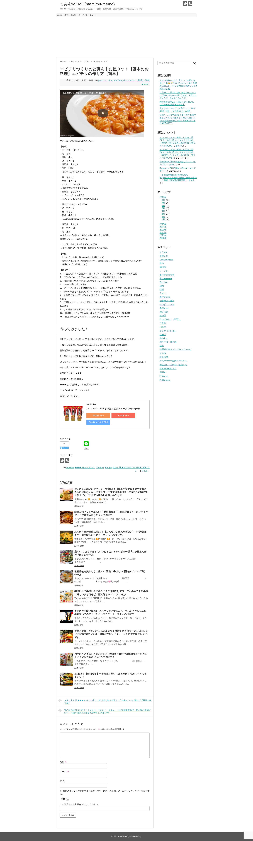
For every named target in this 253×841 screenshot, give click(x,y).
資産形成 (164, 357)
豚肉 (162, 263)
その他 (163, 353)
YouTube (118, 80)
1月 (163, 219)
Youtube (70, 467)
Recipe (108, 467)
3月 (163, 214)
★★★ (78, 467)
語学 (162, 345)
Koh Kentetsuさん (168, 368)
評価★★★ (165, 380)
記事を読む (79, 506)
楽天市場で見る (123, 415)
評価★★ (164, 376)
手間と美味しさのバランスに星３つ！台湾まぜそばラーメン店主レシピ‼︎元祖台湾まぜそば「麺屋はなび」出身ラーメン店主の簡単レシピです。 (111, 634)
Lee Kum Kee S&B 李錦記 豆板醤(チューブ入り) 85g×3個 (113, 408)
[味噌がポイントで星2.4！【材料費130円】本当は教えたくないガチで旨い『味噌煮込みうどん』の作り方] (66, 517)
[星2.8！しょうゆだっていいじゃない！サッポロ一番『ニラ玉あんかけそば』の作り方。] (66, 557)
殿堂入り (164, 256)
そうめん (164, 252)
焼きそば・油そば (168, 342)
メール (64, 771)
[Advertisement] (126, 37)
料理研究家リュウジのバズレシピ (175, 349)
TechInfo (163, 282)
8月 (163, 200)
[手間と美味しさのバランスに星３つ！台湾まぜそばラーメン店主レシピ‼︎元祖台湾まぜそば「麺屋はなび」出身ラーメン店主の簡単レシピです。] (66, 636)
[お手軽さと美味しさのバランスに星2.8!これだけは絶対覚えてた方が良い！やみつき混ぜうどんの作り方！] (66, 659)
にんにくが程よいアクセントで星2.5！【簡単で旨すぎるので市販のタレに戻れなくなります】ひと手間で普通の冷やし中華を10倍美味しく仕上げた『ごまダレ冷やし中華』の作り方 (111, 492)
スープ (163, 334)
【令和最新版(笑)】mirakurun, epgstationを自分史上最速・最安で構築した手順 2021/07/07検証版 (178, 177)
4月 (163, 211)
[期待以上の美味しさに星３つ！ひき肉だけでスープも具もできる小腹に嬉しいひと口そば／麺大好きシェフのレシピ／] (66, 596)
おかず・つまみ (105, 80)
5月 (163, 208)
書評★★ (164, 308)
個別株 (163, 267)
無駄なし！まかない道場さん (173, 365)
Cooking (100, 467)
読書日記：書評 (167, 301)
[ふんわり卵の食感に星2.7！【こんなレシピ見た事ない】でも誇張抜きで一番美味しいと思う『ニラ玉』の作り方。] (66, 537)
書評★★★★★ (167, 275)
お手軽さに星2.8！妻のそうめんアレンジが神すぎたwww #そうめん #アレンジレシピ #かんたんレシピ (178, 95)
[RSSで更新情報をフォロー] (190, 3)
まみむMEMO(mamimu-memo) (87, 4)
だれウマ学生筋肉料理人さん (173, 361)
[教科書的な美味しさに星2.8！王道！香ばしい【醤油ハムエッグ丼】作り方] (66, 576)
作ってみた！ (88, 467)
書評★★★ (165, 297)
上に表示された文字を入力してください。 (80, 804)
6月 (163, 205)
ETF (162, 289)
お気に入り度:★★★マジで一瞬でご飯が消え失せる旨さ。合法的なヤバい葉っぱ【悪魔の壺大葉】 (107, 701)
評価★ (163, 372)
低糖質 (163, 315)
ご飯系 (163, 323)
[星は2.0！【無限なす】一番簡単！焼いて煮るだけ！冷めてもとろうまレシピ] (66, 679)
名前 (63, 762)
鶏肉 (162, 286)
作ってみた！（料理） (133, 80)
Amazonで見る (98, 415)
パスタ (163, 327)
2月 (163, 217)
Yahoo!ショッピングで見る (98, 422)
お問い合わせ (70, 15)
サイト (63, 781)
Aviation (163, 338)
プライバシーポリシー (88, 15)
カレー (163, 293)
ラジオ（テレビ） (168, 331)
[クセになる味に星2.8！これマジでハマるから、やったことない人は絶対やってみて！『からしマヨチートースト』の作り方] (66, 616)
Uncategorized (166, 260)
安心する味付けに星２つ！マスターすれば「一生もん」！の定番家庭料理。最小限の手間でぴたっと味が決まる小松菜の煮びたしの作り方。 (107, 711)
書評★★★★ (166, 278)
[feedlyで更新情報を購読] (185, 3)
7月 (163, 203)
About (59, 15)
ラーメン (164, 271)
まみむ (145, 471)
